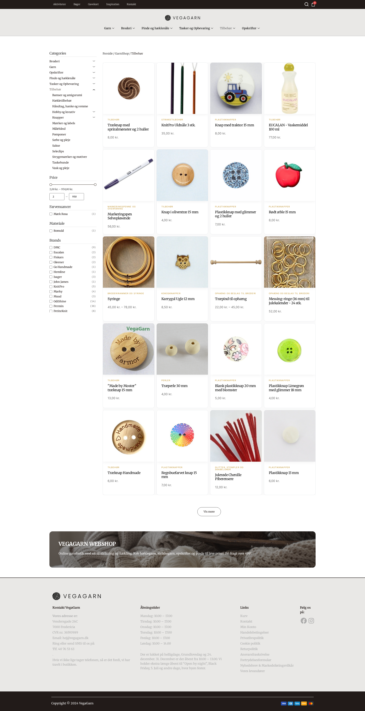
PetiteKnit (60, 311)
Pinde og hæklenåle (155, 28)
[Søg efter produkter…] (306, 4)
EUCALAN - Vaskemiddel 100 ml (288, 127)
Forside (108, 53)
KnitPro (59, 286)
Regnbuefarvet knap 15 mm (179, 475)
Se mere (128, 88)
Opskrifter (249, 28)
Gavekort (93, 4)
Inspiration (112, 4)
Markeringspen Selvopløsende (120, 216)
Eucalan (59, 252)
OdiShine (60, 301)
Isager (58, 277)
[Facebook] (304, 621)
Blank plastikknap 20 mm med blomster (235, 388)
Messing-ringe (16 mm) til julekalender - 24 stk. (289, 301)
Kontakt (131, 4)
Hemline (59, 272)
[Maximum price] (76, 196)
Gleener (59, 262)
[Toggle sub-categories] (94, 61)
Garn (107, 28)
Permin (59, 306)
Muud (57, 296)
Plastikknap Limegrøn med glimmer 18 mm (286, 388)
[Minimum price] (56, 196)
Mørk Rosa (61, 214)
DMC (57, 247)
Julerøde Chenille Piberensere (228, 477)
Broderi (126, 28)
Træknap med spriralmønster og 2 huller (128, 127)
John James (61, 282)
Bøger (77, 4)
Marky (58, 291)
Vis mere (209, 511)
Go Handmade (63, 267)
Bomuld (59, 230)
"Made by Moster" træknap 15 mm (122, 388)
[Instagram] (311, 621)
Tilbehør (226, 28)
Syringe (114, 299)
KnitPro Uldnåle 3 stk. (178, 125)
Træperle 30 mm (174, 386)
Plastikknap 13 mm (284, 473)
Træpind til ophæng (231, 299)
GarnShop (122, 53)
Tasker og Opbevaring (194, 28)
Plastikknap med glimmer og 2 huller (235, 214)
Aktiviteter (59, 4)
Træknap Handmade (124, 473)
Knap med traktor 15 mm (234, 125)
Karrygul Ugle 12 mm (178, 299)
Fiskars (58, 257)
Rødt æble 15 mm (282, 212)
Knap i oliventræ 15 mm (179, 212)
